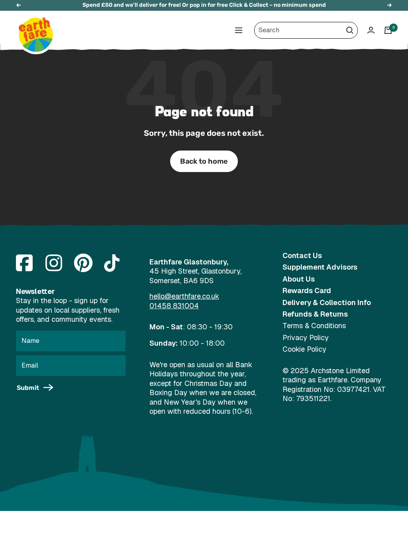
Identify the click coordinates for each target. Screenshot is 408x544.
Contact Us (302, 255)
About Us (298, 279)
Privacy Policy (305, 337)
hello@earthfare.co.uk (184, 296)
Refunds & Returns (315, 314)
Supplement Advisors (319, 267)
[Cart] (388, 30)
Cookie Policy (304, 349)
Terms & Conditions (314, 325)
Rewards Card (306, 290)
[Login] (371, 30)
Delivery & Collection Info (326, 302)
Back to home (204, 161)
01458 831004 (174, 305)
